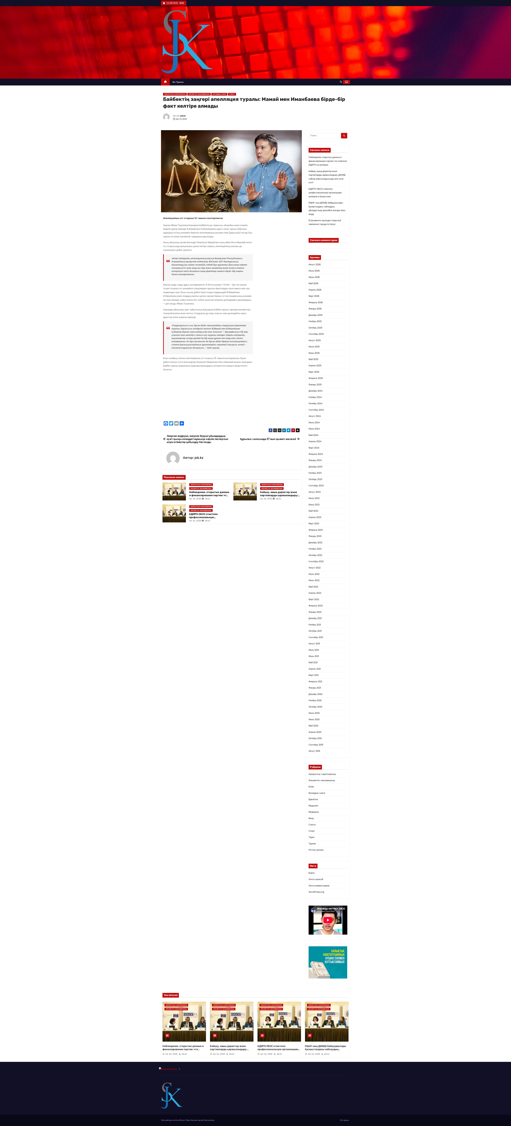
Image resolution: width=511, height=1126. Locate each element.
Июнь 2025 (314, 353)
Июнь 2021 (314, 656)
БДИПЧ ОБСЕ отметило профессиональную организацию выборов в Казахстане (325, 192)
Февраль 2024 (316, 454)
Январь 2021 (315, 687)
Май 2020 (313, 725)
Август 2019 (314, 751)
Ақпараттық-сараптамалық (174, 94)
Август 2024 (315, 416)
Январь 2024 (315, 460)
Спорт (312, 831)
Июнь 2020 (314, 719)
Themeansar (209, 1120)
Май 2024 (313, 435)
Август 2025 (315, 340)
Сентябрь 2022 (316, 561)
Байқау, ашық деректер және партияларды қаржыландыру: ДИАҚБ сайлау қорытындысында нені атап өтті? (230, 1051)
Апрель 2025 (315, 365)
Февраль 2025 (316, 378)
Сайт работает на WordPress (173, 1120)
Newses (194, 1120)
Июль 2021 (314, 650)
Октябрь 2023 (315, 479)
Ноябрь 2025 (315, 321)
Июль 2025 (314, 346)
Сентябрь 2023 (316, 485)
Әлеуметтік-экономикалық (199, 94)
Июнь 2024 (314, 428)
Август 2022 (315, 567)
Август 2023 (315, 492)
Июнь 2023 (314, 504)
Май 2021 (313, 662)
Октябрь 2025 (315, 327)
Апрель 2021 (315, 668)
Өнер (311, 818)
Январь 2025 (315, 384)
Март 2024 (314, 447)
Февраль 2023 (316, 529)
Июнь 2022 (314, 580)
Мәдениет (313, 805)
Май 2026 (313, 283)
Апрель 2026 (315, 289)
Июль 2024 (314, 422)
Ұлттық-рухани (316, 849)
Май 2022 (313, 586)
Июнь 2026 (314, 277)
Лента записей (316, 879)
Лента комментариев (319, 885)
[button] (341, 81)
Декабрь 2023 (315, 466)
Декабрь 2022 (315, 542)
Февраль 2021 (315, 681)
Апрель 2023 (315, 517)
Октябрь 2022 (315, 555)
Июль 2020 (314, 713)
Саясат (232, 94)
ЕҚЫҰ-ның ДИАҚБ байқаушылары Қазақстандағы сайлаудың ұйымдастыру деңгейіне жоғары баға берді (325, 1051)
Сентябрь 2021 (316, 637)
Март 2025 (314, 371)
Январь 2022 (315, 612)
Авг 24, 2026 (195, 498)
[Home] (165, 82)
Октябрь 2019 (315, 738)
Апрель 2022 (315, 593)
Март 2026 (314, 296)
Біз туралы (178, 82)
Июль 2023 (314, 498)
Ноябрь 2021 (315, 624)
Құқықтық (313, 799)
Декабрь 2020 (315, 694)
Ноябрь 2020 (315, 700)
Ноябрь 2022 (315, 548)
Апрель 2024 (315, 441)
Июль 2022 (314, 574)
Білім (311, 786)
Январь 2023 (315, 536)
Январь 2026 (315, 308)
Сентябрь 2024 (316, 409)
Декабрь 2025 (315, 315)
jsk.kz (183, 116)
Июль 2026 (314, 270)
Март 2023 (314, 523)
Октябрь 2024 (315, 403)
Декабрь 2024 (316, 390)
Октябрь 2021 (315, 630)
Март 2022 (314, 599)
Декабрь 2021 (315, 618)
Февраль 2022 (316, 605)
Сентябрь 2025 (316, 334)
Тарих (311, 837)
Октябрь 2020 (315, 706)
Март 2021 (314, 675)
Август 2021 (314, 643)
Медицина (314, 811)
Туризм (312, 843)
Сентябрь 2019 (316, 744)
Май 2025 (313, 359)
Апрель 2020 (315, 732)
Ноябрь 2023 (315, 472)
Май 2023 (313, 510)
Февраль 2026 (316, 302)
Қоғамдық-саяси (219, 94)
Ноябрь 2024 (315, 397)
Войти (312, 873)
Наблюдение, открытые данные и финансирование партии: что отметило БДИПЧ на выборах (209, 495)
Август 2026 (315, 264)
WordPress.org (316, 891)
